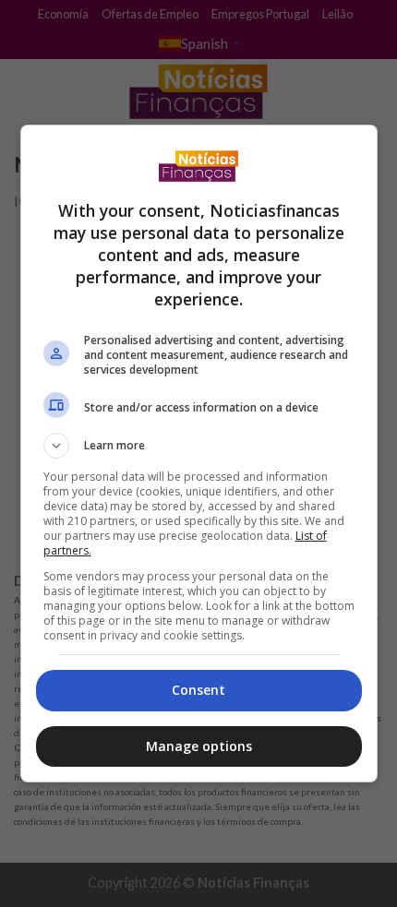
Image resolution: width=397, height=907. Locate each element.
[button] (199, 446)
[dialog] (199, 453)
